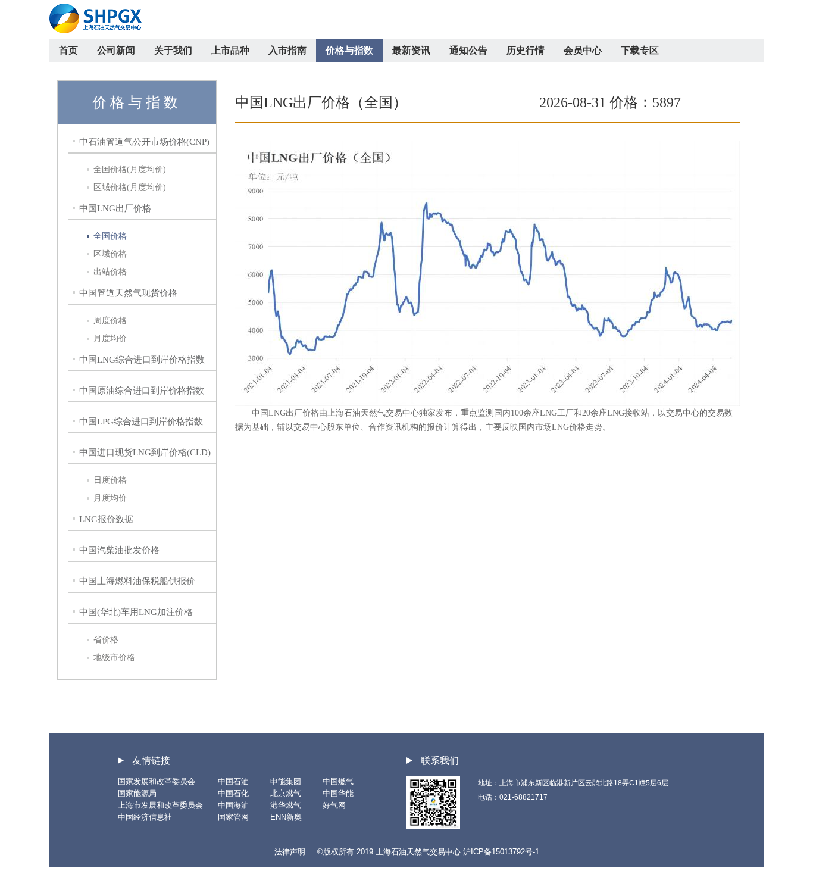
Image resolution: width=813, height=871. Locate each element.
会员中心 (583, 50)
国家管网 (233, 817)
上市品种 (230, 50)
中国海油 (233, 805)
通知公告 (468, 50)
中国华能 (338, 793)
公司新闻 (116, 50)
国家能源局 (137, 793)
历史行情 (525, 50)
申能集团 (285, 781)
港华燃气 (285, 805)
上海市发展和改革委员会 (160, 805)
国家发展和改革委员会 (156, 781)
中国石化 (233, 793)
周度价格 (110, 320)
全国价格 (110, 236)
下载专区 (640, 50)
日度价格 (110, 480)
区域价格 (110, 253)
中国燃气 (338, 781)
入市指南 (287, 50)
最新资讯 (411, 50)
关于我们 (173, 50)
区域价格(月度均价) (129, 187)
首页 (68, 50)
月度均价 (110, 338)
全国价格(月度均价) (129, 169)
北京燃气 (285, 793)
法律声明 (289, 851)
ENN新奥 (286, 817)
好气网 (334, 805)
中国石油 (233, 781)
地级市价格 (114, 657)
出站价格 (110, 271)
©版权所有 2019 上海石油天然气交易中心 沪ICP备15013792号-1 (428, 851)
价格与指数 (349, 50)
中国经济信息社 (145, 817)
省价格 (105, 639)
